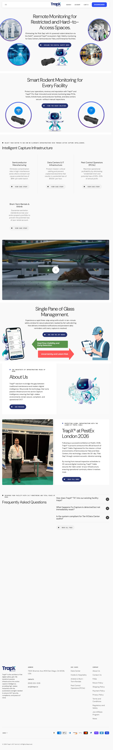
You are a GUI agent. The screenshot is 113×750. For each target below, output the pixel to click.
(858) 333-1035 (34, 683)
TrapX (9, 744)
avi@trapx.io (33, 687)
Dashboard (99, 5)
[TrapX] (56, 5)
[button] (6, 4)
